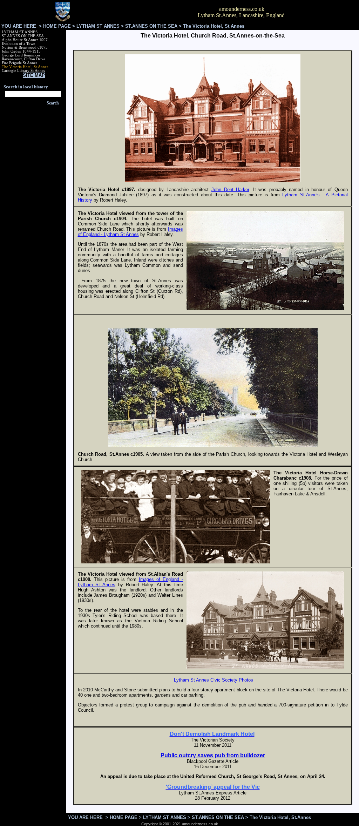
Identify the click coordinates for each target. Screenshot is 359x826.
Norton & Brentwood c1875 (25, 47)
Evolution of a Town (18, 44)
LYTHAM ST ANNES (98, 26)
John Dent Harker (230, 189)
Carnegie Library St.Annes (23, 71)
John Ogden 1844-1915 (21, 51)
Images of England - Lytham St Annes (130, 231)
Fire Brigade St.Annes (19, 63)
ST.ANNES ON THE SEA (151, 26)
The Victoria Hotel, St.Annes (25, 67)
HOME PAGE (57, 26)
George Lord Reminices (21, 55)
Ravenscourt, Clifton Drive (23, 59)
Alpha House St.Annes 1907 (25, 40)
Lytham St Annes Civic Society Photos (213, 680)
